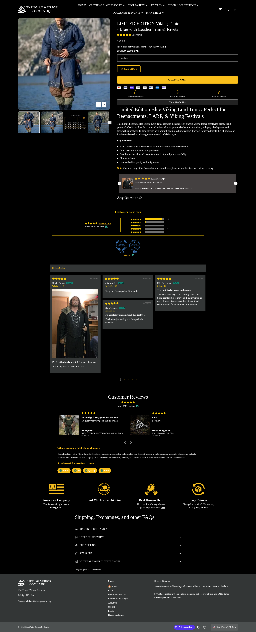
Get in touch (96, 570)
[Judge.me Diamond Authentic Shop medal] (121, 245)
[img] (59, 278)
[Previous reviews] (119, 183)
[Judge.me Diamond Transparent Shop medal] (134, 245)
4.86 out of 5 (105, 223)
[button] (106, 5)
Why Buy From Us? (117, 594)
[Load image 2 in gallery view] (52, 122)
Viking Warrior (29, 627)
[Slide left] (98, 104)
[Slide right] (104, 104)
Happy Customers (116, 615)
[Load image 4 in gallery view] (98, 122)
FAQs (110, 590)
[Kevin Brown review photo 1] (75, 323)
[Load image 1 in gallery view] (29, 122)
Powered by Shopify (42, 627)
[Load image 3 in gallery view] (75, 122)
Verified (127, 255)
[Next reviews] (235, 183)
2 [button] (124, 379)
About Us (112, 603)
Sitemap (111, 607)
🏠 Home (112, 586)
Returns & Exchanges (118, 598)
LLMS (111, 611)
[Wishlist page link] (220, 9)
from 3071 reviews (126, 406)
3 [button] (128, 379)
